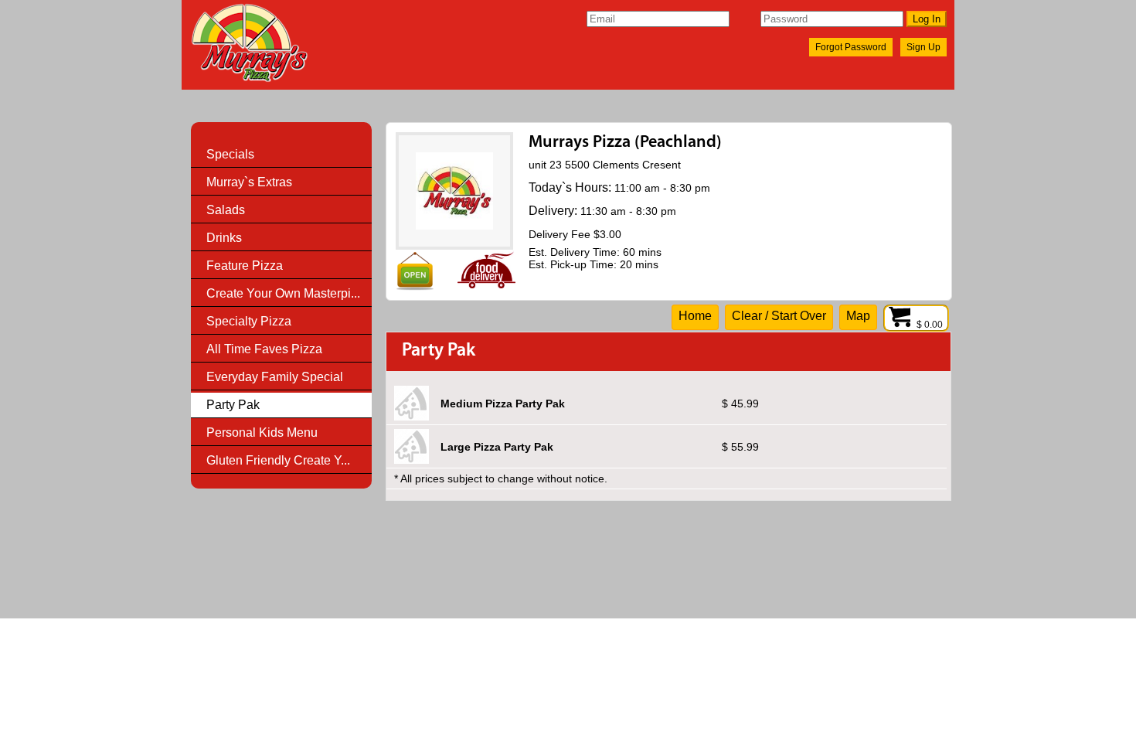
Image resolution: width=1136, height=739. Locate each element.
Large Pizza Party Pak (496, 447)
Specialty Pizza (248, 321)
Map (858, 315)
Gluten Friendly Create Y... (278, 460)
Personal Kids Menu (262, 432)
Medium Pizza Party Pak (502, 403)
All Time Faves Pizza (264, 349)
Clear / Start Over (779, 315)
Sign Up (923, 47)
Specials (230, 154)
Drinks (224, 237)
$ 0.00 (930, 324)
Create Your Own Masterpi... (283, 293)
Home (695, 315)
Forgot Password (850, 47)
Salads (225, 209)
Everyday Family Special (274, 376)
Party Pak (233, 404)
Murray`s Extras (249, 182)
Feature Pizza (244, 265)
